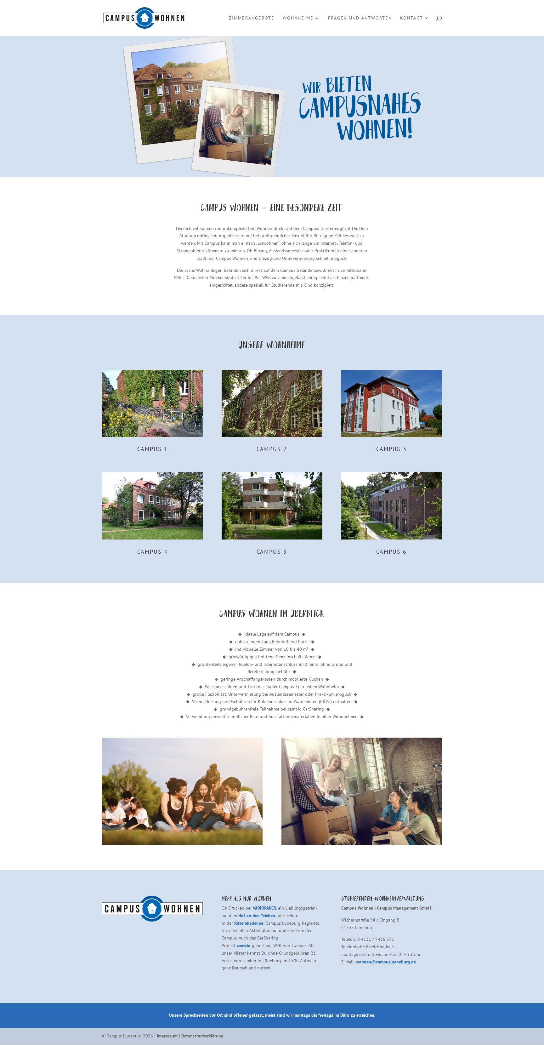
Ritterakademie (248, 923)
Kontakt (411, 18)
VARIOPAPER (264, 908)
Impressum (167, 1036)
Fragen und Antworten (360, 18)
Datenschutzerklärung (202, 1036)
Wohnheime (298, 18)
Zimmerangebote (252, 18)
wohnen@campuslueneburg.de (386, 962)
